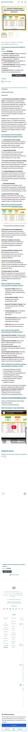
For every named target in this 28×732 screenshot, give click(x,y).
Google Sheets (5, 635)
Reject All (20, 729)
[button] (24, 8)
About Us (13, 621)
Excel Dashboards (5, 628)
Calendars (5, 638)
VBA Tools (5, 643)
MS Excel (7, 42)
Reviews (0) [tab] (4, 95)
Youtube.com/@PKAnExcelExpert (10, 404)
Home (2, 42)
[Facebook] (13, 609)
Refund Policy (13, 638)
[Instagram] (16, 609)
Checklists (5, 640)
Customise (7, 729)
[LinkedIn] (10, 609)
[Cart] (22, 2)
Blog (13, 626)
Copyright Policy (13, 642)
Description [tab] (4, 89)
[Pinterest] (19, 609)
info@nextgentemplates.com (15, 599)
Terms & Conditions (13, 633)
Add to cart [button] (7, 571)
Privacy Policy (13, 629)
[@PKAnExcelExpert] (4, 609)
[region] (14, 722)
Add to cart (19, 75)
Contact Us (13, 623)
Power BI (6, 631)
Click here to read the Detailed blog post (13, 398)
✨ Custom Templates (5, 646)
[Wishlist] (18, 2)
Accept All (14, 725)
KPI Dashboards (5, 624)
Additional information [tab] (7, 92)
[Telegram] (22, 609)
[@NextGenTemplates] (7, 609)
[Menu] (25, 2)
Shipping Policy (13, 646)
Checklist (13, 42)
